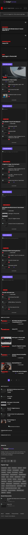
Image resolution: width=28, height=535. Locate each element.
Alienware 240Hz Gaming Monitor (11, 250)
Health (23, 476)
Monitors (10, 481)
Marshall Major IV (16, 363)
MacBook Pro (20, 479)
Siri (24, 485)
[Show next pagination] (19, 380)
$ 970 (9, 392)
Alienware (14, 467)
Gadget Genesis (5, 474)
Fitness (20, 472)
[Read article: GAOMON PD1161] (4, 132)
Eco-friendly (15, 472)
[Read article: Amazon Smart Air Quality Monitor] (4, 225)
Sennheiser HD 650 (12, 126)
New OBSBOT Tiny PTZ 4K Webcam (11, 121)
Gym (7, 476)
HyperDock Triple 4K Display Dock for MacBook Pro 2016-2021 (16, 137)
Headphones (17, 476)
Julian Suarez (11, 81)
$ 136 (9, 421)
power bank (23, 483)
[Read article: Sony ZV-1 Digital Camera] (4, 220)
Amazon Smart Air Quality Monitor (16, 223)
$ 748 (9, 410)
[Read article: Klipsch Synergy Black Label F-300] (4, 86)
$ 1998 (9, 398)
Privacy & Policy (15, 513)
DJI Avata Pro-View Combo (9, 80)
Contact (22, 513)
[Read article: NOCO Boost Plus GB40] (4, 91)
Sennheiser (19, 485)
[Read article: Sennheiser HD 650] (4, 127)
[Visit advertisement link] (14, 426)
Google (3, 476)
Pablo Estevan (11, 166)
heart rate (4, 479)
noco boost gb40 (17, 481)
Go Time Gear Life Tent (13, 307)
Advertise (8, 513)
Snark (3, 488)
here (23, 14)
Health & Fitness (4, 371)
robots (3, 485)
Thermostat (4, 490)
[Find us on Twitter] (11, 461)
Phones (3, 483)
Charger (9, 470)
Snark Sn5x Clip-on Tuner (11, 488)
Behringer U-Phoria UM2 (9, 56)
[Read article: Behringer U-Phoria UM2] (4, 215)
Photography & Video (6, 41)
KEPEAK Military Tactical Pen (14, 302)
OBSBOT (24, 481)
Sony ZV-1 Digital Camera (9, 8)
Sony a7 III (5, 43)
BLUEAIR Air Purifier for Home (14, 94)
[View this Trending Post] (9, 86)
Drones (5, 77)
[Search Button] (26, 2)
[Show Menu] (1, 2)
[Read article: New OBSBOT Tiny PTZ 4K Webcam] (14, 114)
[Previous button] (2, 40)
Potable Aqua (16, 483)
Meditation (4, 481)
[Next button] (26, 40)
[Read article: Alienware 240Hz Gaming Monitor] (14, 243)
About (2, 513)
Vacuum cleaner (11, 490)
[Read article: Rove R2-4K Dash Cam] (4, 261)
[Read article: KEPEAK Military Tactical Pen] (4, 303)
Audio (3, 54)
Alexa (9, 467)
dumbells (4, 472)
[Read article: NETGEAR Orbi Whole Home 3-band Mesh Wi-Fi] (14, 200)
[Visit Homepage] (9, 2)
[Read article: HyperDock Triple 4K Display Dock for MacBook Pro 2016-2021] (4, 138)
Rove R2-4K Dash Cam (13, 260)
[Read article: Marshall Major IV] (6, 366)
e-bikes (9, 472)
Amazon (19, 467)
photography (9, 483)
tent (19, 488)
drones (21, 470)
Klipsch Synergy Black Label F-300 (16, 84)
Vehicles (5, 289)
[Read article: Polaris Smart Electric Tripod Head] (4, 182)
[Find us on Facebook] (2, 461)
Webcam (3, 492)
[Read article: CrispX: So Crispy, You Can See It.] (14, 157)
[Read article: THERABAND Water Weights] (6, 374)
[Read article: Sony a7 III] (6, 332)
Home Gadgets (5, 27)
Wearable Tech (20, 490)
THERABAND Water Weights (19, 371)
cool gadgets (16, 470)
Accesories (4, 467)
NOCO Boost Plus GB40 (13, 89)
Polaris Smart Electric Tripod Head (16, 180)
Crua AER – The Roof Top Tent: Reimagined (15, 175)
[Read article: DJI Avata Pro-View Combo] (14, 73)
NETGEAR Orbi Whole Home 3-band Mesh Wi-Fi (12, 29)
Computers (5, 119)
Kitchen (14, 479)
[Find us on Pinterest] (14, 461)
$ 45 (9, 404)
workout (8, 492)
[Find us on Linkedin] (8, 461)
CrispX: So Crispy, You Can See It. (10, 164)
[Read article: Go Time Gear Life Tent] (4, 308)
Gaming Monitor (13, 474)
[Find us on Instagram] (5, 461)
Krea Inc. (13, 516)
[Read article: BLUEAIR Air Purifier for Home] (4, 96)
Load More (14, 100)
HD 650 (11, 476)
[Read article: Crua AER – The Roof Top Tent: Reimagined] (4, 176)
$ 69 (9, 415)
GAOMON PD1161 (11, 131)
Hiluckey (9, 479)
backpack (4, 470)
